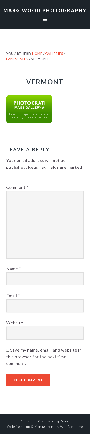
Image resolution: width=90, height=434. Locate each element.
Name (13, 268)
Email (13, 295)
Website (14, 322)
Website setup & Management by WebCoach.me (45, 426)
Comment (17, 187)
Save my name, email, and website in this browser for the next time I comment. (44, 356)
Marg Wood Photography (45, 10)
